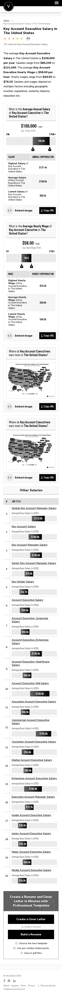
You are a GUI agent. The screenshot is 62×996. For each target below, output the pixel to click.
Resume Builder (48, 985)
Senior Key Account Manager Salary (34, 563)
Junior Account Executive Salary (31, 833)
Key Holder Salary (23, 581)
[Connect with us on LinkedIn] (14, 981)
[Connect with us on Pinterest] (9, 981)
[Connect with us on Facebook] (4, 981)
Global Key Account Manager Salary (34, 508)
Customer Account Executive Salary (34, 741)
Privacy (31, 985)
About (6, 985)
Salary (6, 21)
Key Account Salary (24, 526)
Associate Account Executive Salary (34, 701)
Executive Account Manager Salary (33, 796)
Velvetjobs (8, 6)
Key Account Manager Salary (30, 544)
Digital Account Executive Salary (32, 759)
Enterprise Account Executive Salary (34, 778)
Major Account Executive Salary (31, 851)
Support (15, 985)
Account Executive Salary (27, 599)
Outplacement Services (14, 989)
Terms (23, 985)
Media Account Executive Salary (31, 870)
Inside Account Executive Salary (31, 815)
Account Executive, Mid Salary (30, 683)
